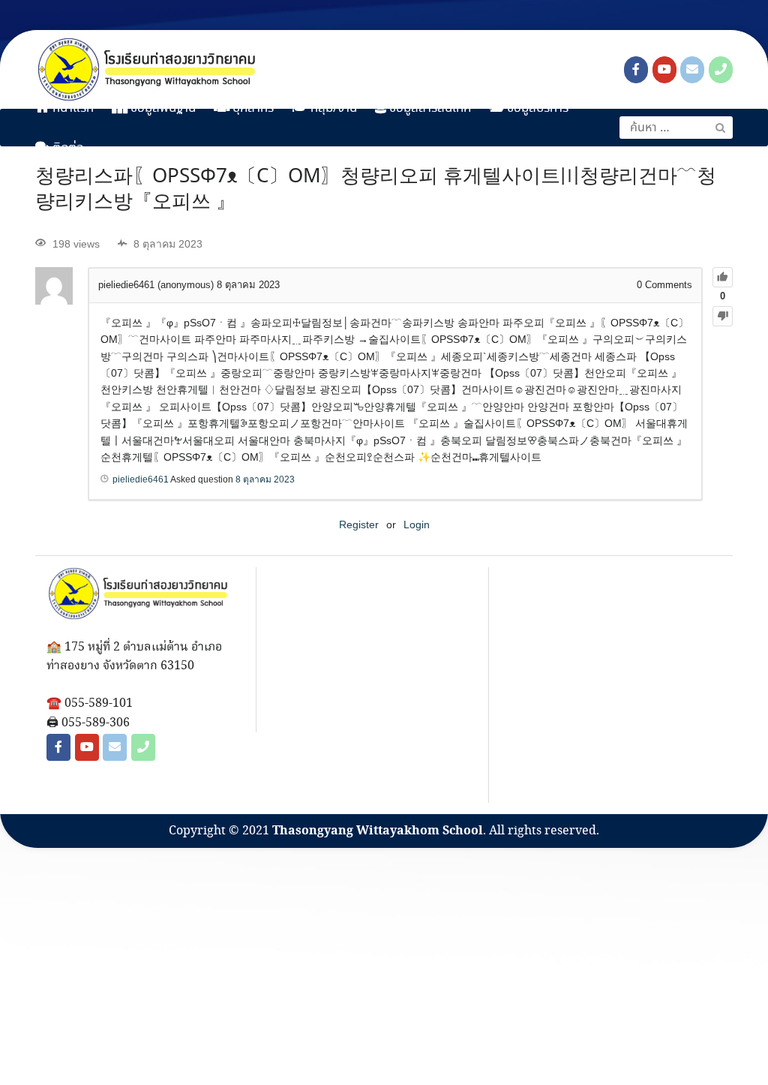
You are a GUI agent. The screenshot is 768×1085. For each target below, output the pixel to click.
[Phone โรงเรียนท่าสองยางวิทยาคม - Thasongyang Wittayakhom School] (721, 69)
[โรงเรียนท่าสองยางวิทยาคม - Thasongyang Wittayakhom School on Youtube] (664, 69)
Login (417, 524)
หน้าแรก (72, 108)
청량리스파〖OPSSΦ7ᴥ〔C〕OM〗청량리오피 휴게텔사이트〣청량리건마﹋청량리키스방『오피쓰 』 (375, 190)
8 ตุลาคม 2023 (265, 479)
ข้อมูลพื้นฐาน (162, 108)
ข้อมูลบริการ (536, 108)
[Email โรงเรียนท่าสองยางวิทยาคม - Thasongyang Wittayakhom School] (692, 69)
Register (359, 524)
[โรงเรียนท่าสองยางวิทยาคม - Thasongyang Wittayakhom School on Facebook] (636, 69)
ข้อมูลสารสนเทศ (429, 108)
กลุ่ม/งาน (332, 108)
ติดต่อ (67, 148)
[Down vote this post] (722, 316)
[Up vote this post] (722, 277)
